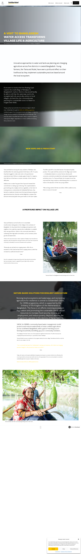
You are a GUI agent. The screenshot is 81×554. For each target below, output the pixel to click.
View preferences (74, 549)
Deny (64, 549)
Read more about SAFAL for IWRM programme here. (27, 361)
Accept (53, 549)
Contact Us (76, 2)
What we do (66, 3)
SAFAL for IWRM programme (26, 110)
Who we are (51, 3)
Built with (75, 427)
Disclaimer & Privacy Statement (66, 551)
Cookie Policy (57, 551)
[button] (78, 539)
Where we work (58, 3)
